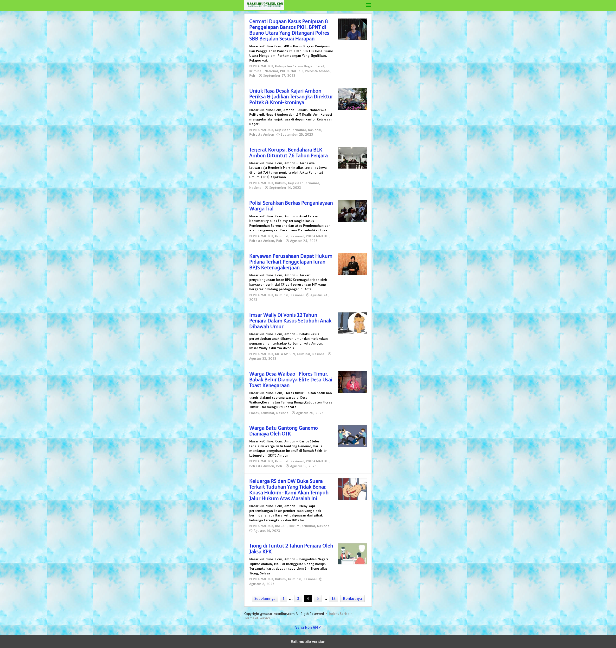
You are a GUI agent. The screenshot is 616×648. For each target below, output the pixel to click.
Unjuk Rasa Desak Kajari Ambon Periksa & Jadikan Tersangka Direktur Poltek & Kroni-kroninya (291, 96)
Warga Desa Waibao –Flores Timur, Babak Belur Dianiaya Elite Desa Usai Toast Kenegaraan (290, 379)
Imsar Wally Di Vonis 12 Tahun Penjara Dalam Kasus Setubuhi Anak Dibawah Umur (290, 320)
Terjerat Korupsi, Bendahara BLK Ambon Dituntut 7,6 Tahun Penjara (288, 152)
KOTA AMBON (285, 354)
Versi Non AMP (308, 627)
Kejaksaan (282, 130)
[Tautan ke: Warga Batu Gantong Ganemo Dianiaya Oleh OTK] (352, 435)
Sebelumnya (265, 598)
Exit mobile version (308, 641)
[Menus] (368, 5)
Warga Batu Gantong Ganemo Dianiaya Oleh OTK (283, 431)
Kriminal (256, 71)
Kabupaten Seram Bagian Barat (299, 66)
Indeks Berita (339, 614)
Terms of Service (257, 618)
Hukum (280, 183)
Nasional (271, 71)
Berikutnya (352, 598)
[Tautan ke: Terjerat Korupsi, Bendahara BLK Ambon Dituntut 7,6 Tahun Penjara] (352, 157)
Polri (253, 75)
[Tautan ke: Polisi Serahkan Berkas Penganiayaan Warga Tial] (352, 210)
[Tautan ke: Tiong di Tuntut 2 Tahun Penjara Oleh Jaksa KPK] (352, 553)
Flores (254, 413)
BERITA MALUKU (261, 66)
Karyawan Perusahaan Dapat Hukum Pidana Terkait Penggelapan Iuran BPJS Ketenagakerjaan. (290, 262)
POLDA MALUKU (291, 71)
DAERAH (281, 526)
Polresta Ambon (317, 71)
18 (334, 598)
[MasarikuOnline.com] (304, 4)
